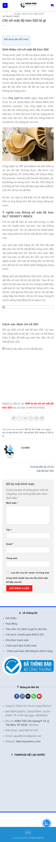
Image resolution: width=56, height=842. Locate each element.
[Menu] (5, 5)
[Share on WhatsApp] (13, 418)
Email (9, 544)
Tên (9, 530)
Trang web (11, 558)
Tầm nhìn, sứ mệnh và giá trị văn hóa (26, 629)
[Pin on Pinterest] (36, 418)
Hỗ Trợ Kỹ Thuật (11, 16)
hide (26, 39)
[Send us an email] (28, 696)
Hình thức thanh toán (17, 640)
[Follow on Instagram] (22, 696)
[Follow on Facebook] (16, 696)
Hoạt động (11, 623)
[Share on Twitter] (25, 418)
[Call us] (33, 696)
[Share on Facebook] (19, 418)
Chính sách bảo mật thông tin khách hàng (29, 651)
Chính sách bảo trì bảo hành (21, 645)
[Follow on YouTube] (39, 696)
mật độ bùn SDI (31, 432)
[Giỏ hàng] (52, 5)
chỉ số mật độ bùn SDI (12, 432)
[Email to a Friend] (30, 418)
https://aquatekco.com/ (28, 741)
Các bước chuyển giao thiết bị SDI (25, 634)
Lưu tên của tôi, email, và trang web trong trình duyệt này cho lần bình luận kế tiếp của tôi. (27, 577)
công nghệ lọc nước (19, 98)
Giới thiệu (11, 618)
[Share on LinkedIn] (42, 418)
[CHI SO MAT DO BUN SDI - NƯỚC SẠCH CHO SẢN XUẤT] (29, 5)
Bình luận (12, 503)
